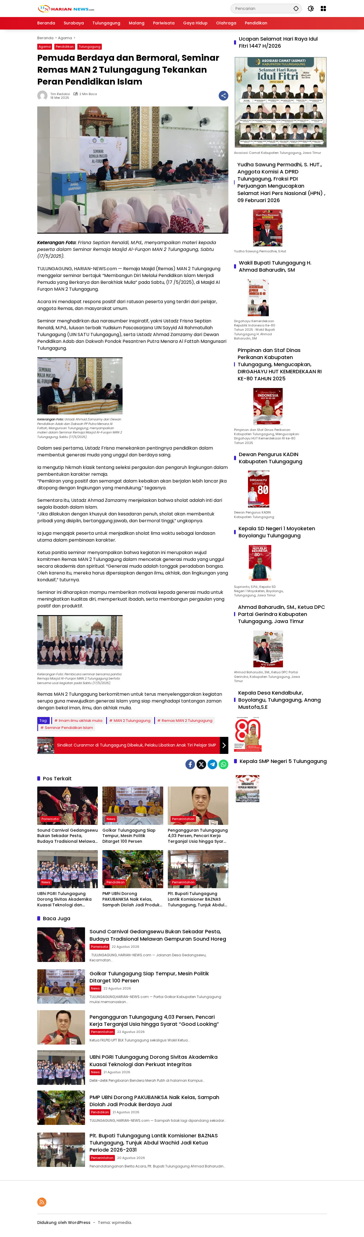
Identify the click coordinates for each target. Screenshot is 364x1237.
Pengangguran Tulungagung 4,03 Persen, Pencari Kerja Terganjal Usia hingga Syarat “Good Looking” (198, 836)
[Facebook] (190, 764)
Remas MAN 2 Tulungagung (187, 720)
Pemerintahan (183, 819)
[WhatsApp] (223, 764)
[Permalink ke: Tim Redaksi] (43, 96)
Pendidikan (65, 46)
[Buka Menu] (323, 8)
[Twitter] (201, 764)
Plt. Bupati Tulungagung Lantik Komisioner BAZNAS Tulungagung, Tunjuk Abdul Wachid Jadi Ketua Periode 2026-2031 (196, 899)
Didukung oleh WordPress (63, 1222)
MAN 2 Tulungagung (132, 720)
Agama (45, 46)
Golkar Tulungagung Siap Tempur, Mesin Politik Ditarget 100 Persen (129, 836)
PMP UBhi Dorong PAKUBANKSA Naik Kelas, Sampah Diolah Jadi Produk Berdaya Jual (131, 899)
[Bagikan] (223, 95)
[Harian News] (65, 8)
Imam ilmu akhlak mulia (80, 720)
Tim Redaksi (60, 94)
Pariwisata (50, 819)
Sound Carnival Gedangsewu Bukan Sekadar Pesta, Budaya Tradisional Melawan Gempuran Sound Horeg (67, 836)
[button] (296, 8)
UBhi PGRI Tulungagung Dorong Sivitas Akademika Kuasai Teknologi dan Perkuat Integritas (64, 899)
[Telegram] (212, 764)
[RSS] (41, 1202)
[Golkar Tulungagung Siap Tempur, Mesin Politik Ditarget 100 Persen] (132, 806)
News (111, 819)
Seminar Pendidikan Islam (69, 727)
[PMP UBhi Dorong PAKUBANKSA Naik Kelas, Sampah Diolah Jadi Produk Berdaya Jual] (132, 869)
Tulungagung (89, 46)
